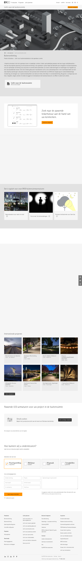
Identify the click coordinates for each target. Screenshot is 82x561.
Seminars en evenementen (47, 541)
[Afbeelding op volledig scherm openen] (76, 399)
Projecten (21, 2)
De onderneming (45, 518)
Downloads (68, 2)
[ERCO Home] (7, 2)
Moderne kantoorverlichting (66, 521)
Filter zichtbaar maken (64, 420)
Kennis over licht (26, 543)
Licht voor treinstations (65, 550)
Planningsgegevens (8, 541)
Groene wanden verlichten (66, 533)
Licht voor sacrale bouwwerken (29, 531)
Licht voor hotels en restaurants (29, 540)
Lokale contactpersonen (47, 539)
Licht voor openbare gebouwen (29, 526)
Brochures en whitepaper (9, 544)
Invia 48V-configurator (9, 527)
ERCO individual (63, 541)
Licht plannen (28, 2)
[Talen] (75, 2)
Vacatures (44, 527)
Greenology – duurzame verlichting (49, 521)
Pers (42, 544)
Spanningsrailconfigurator (9, 524)
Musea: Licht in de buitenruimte (67, 547)
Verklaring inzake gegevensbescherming (52, 493)
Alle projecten (7, 534)
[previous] (33, 443)
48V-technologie (64, 544)
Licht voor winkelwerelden (28, 537)
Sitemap (55, 556)
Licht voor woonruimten (28, 534)
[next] (46, 317)
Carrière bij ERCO (45, 524)
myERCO (63, 2)
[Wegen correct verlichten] (36, 312)
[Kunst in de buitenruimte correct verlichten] (58, 312)
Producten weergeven (72, 7)
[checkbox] (13, 464)
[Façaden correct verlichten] (14, 312)
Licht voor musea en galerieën (29, 523)
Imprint (59, 556)
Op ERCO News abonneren (47, 547)
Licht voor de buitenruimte (28, 529)
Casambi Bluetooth (64, 538)
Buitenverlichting (8, 521)
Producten (14, 2)
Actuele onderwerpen (65, 518)
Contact (58, 2)
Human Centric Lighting (65, 530)
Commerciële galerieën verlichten (67, 524)
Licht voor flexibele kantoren (66, 536)
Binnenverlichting (8, 518)
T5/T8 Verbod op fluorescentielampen (68, 527)
